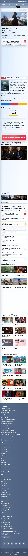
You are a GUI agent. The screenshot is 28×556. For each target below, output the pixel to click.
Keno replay (3, 414)
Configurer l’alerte (6, 537)
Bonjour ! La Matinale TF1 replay (8, 419)
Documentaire (5, 35)
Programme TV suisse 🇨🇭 (6, 505)
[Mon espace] (4, 2)
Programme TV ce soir (10, 315)
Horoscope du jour (5, 498)
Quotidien (3, 457)
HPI (1, 444)
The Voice (3, 455)
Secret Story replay (5, 412)
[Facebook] (4, 543)
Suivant (19, 44)
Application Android (7, 520)
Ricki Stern (9, 100)
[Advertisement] (14, 61)
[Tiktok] (19, 543)
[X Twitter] (8, 543)
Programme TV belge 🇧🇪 (6, 503)
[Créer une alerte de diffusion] (25, 41)
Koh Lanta (3, 453)
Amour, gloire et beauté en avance (8, 432)
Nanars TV (3, 490)
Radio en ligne (4, 483)
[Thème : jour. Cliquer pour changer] (7, 2)
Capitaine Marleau (5, 451)
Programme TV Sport (5, 509)
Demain (22, 6)
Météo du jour (4, 496)
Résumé (3, 77)
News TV (3, 474)
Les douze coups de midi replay (8, 410)
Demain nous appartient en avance (8, 425)
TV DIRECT (11, 4)
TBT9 (2, 442)
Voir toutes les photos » (6, 202)
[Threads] (16, 543)
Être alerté (14, 103)
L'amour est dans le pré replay (7, 430)
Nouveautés (3, 510)
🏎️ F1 (18, 6)
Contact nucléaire (22, 9)
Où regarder (10, 77)
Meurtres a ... (4, 462)
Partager (6, 103)
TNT (2, 6)
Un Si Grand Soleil (5, 449)
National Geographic (13, 42)
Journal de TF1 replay (5, 426)
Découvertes (12, 35)
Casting (17, 77)
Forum (2, 477)
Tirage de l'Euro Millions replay (7, 428)
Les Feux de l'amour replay (7, 436)
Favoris (23, 103)
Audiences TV (4, 476)
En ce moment (13, 6)
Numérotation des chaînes (6, 479)
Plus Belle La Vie (4, 446)
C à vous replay (4, 415)
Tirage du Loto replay (5, 408)
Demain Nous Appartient (6, 447)
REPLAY (17, 4)
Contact (2, 512)
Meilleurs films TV (5, 488)
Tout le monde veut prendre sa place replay (10, 434)
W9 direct (3, 460)
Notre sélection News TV (10, 354)
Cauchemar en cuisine (6, 464)
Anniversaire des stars (6, 494)
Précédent (8, 44)
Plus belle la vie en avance (7, 421)
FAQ (11, 554)
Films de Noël (4, 492)
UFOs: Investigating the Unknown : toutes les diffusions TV (13, 219)
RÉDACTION (18, 552)
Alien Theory (4, 466)
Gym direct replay (5, 417)
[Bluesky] (12, 543)
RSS (12, 552)
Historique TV (4, 485)
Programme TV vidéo (5, 507)
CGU (2, 552)
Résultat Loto (4, 499)
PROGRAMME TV (4, 4)
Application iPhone (7, 518)
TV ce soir (6, 6)
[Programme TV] (2, 10)
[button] (23, 543)
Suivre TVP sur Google (8, 526)
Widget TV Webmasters (8, 528)
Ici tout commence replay (6, 423)
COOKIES (7, 552)
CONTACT (16, 554)
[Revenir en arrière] (9, 2)
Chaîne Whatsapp (6, 524)
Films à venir (3, 487)
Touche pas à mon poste (6, 458)
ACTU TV (24, 4)
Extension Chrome (6, 522)
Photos (23, 77)
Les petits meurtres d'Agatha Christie (9, 467)
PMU (2, 501)
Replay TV (3, 481)
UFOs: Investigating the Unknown (10, 9)
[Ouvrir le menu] (2, 2)
